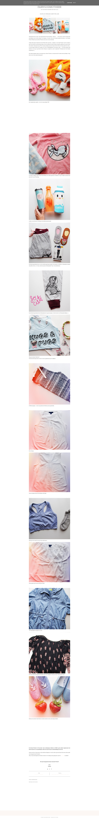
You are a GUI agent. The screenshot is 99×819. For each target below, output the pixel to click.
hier (56, 36)
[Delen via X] (47, 769)
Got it (74, 2)
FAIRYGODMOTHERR (49, 7)
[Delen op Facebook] (49, 769)
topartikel (62, 755)
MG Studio (56, 817)
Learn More (69, 2)
